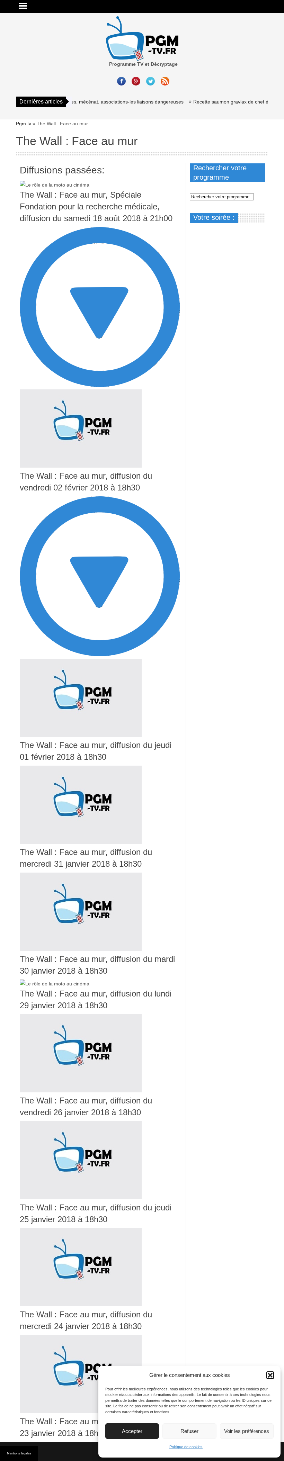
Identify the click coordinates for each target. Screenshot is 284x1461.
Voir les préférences (246, 1431)
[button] (270, 1375)
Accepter (132, 1431)
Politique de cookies (186, 1447)
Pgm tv (23, 123)
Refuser (189, 1431)
